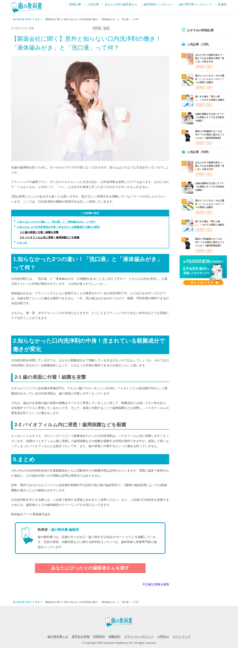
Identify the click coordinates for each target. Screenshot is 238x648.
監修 (106, 28)
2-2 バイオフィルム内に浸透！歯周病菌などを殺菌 (49, 237)
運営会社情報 (81, 636)
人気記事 (93, 4)
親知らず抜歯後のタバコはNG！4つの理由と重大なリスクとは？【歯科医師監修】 (209, 134)
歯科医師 (200, 67)
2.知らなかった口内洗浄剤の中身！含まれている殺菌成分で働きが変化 (58, 226)
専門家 (97, 28)
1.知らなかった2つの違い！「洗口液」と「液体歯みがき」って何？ (56, 221)
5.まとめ (22, 242)
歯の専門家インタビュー (195, 4)
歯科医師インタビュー (158, 4)
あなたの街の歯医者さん (121, 4)
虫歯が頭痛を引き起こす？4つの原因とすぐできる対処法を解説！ (209, 117)
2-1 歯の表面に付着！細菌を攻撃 (39, 232)
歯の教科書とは (57, 636)
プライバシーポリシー (139, 636)
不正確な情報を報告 (155, 584)
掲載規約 (114, 636)
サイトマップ (182, 636)
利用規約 (99, 636)
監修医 (222, 4)
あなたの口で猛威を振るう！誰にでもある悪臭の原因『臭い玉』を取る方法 (209, 58)
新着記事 (75, 4)
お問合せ (163, 636)
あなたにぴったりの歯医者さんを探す (90, 567)
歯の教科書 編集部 (65, 529)
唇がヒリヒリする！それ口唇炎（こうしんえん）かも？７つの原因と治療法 (209, 79)
